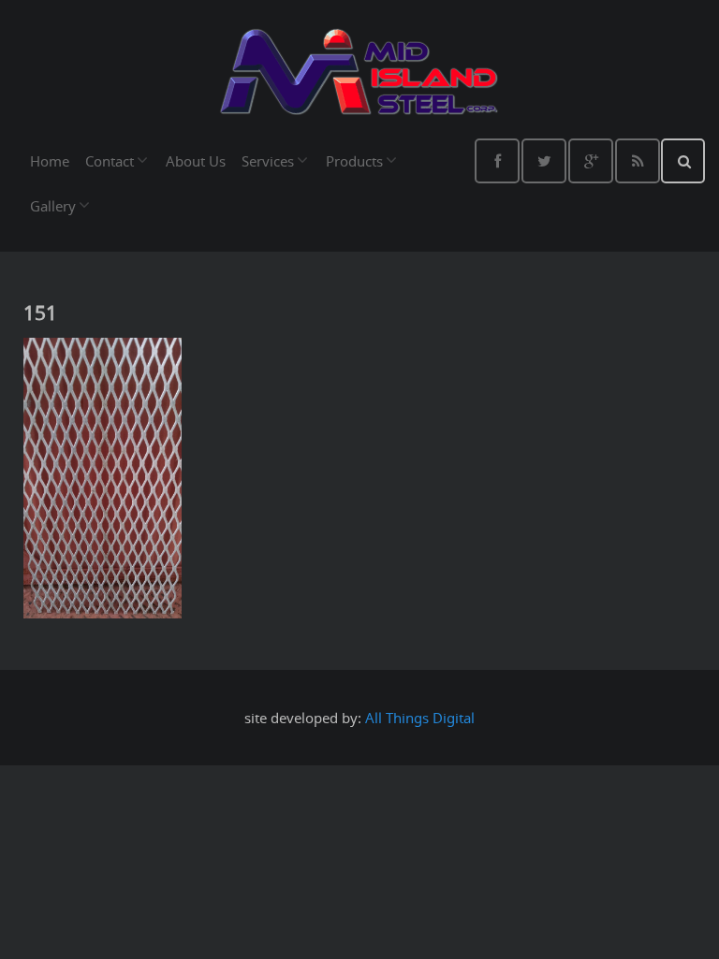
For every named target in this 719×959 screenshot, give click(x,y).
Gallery (53, 205)
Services (268, 161)
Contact (109, 161)
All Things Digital (420, 717)
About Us (196, 161)
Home (49, 161)
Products (354, 161)
